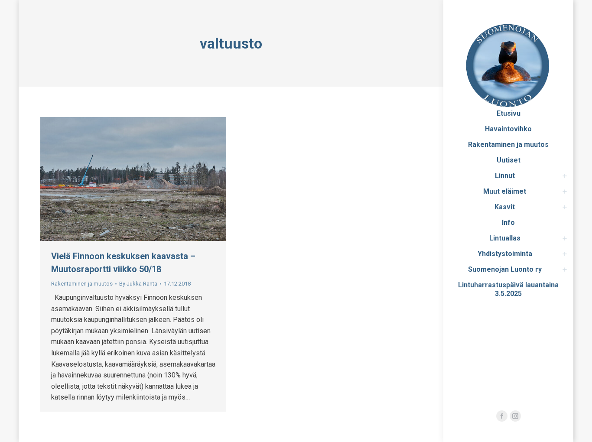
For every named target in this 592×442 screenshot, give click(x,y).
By (138, 283)
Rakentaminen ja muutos (82, 283)
